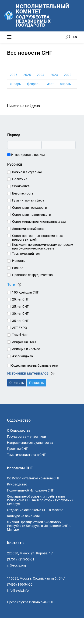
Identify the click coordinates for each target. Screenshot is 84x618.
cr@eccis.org (16, 565)
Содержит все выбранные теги (34, 365)
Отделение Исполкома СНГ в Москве (35, 510)
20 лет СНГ (20, 299)
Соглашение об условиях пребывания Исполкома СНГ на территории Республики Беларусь (40, 500)
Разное (17, 268)
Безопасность (23, 193)
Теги (11, 284)
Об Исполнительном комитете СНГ (33, 478)
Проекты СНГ (17, 449)
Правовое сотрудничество (32, 275)
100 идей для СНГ (25, 292)
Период (13, 135)
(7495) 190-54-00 (19, 584)
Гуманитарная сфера (28, 200)
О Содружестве (18, 430)
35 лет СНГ (20, 321)
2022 (67, 75)
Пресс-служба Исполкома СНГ (30, 602)
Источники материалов (28, 373)
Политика (19, 179)
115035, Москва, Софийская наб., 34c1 (36, 578)
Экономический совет (29, 229)
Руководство (17, 484)
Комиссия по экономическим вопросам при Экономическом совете (42, 246)
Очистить (16, 383)
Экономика (21, 186)
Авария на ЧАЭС (24, 342)
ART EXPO (19, 328)
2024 (40, 75)
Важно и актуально (27, 172)
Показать (36, 383)
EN (75, 37)
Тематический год (26, 254)
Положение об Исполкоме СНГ (30, 490)
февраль (33, 84)
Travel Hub (20, 335)
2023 (54, 75)
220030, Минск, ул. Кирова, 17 (30, 553)
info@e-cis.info (18, 590)
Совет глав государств (29, 207)
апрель (65, 84)
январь (15, 84)
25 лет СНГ (20, 306)
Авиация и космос (26, 349)
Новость (18, 261)
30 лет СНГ (20, 313)
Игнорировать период (27, 155)
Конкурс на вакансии (23, 516)
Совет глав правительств (31, 214)
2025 (27, 75)
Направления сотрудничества (30, 442)
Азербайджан (22, 356)
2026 (13, 75)
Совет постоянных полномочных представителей (37, 237)
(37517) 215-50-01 (20, 559)
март (50, 84)
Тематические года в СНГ (26, 455)
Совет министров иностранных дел (39, 221)
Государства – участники (26, 436)
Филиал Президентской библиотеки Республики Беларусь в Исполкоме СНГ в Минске (38, 525)
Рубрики (14, 164)
